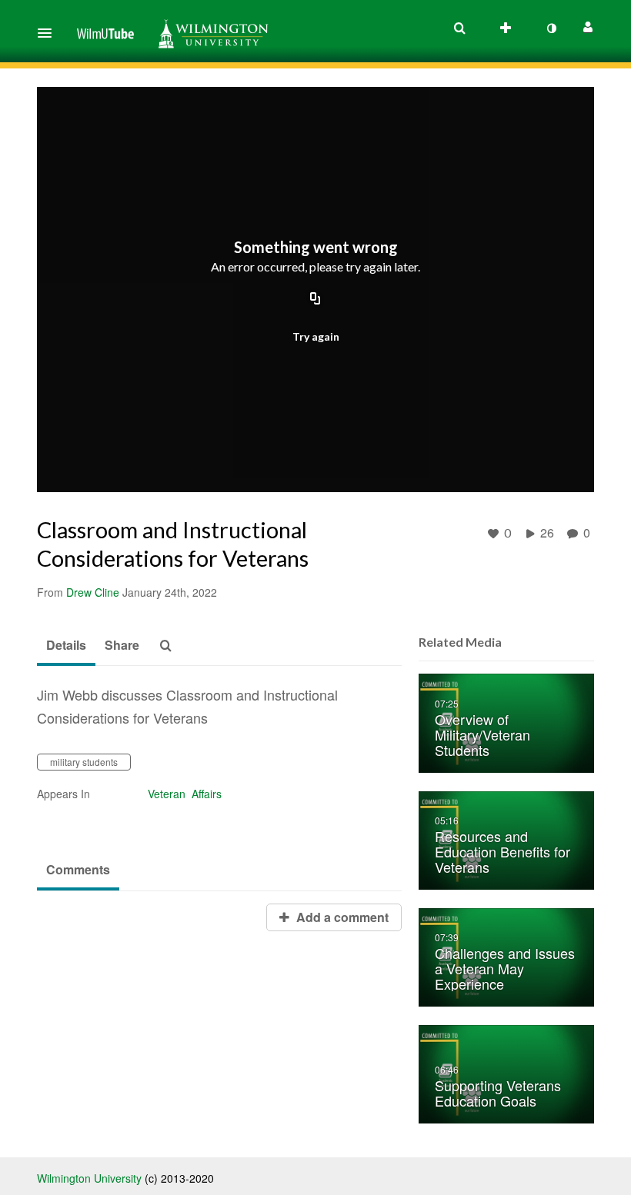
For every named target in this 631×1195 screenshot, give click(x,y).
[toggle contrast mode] (551, 28)
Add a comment (341, 917)
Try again (315, 336)
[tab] (66, 646)
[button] (49, 33)
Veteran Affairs (185, 793)
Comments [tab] (78, 869)
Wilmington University (89, 1178)
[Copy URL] (315, 300)
